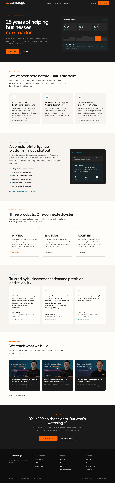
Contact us (93, 3)
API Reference (39, 462)
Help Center (89, 459)
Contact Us (89, 462)
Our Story (26, 51)
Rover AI (62, 459)
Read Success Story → (18, 319)
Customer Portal (90, 466)
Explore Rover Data (48, 438)
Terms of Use (25, 478)
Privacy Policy (13, 478)
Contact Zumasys (67, 438)
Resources (89, 469)
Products (58, 3)
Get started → (16, 252)
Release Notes (39, 466)
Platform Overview (65, 469)
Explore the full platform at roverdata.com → (23, 191)
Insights (66, 3)
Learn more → (49, 252)
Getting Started (39, 459)
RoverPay (63, 462)
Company (50, 3)
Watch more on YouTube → (17, 395)
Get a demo (103, 3)
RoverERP (63, 466)
